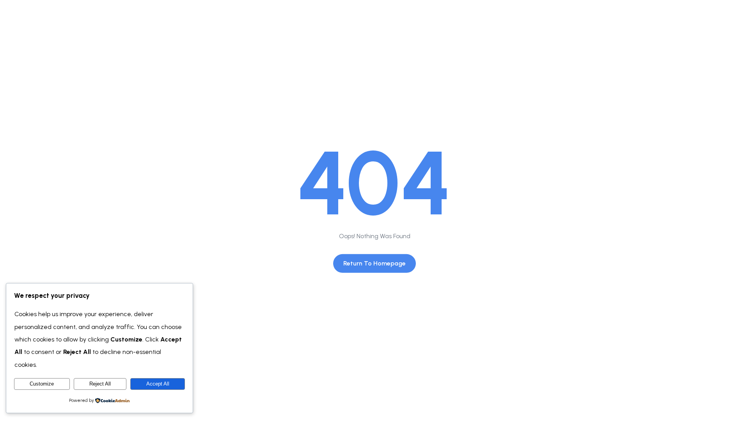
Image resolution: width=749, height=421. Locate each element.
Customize (42, 384)
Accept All (157, 384)
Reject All (100, 384)
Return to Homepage (374, 263)
